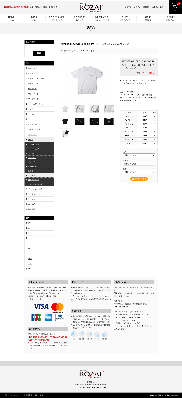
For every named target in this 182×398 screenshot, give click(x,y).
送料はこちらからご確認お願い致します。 (43, 334)
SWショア (79, 18)
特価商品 (31, 209)
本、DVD (31, 204)
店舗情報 (147, 18)
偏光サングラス (33, 180)
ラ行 (30, 264)
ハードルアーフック (36, 104)
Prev (61, 86)
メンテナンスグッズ (35, 184)
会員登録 (128, 7)
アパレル (31, 175)
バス (34, 18)
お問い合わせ (170, 18)
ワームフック (33, 99)
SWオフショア (56, 18)
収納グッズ (32, 135)
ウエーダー (32, 167)
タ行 (30, 238)
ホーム (11, 18)
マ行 (30, 254)
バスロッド (32, 68)
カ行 (30, 228)
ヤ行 (30, 259)
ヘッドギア (32, 153)
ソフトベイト (33, 94)
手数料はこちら (54, 293)
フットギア (32, 158)
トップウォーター (35, 194)
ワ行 (30, 269)
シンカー (31, 109)
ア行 (30, 223)
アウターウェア (33, 144)
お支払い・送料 (157, 7)
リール (30, 73)
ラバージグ (32, 89)
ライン (30, 119)
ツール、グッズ (34, 130)
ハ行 (30, 248)
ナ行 (30, 243)
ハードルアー (33, 84)
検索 (39, 53)
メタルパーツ (33, 114)
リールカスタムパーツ (36, 78)
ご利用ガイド (125, 18)
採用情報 (146, 7)
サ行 (30, 233)
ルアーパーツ (33, 124)
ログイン (137, 7)
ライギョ (31, 199)
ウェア (30, 140)
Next (112, 86)
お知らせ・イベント (102, 18)
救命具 (30, 171)
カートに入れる (140, 179)
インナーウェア (33, 149)
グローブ (31, 162)
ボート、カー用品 (35, 189)
